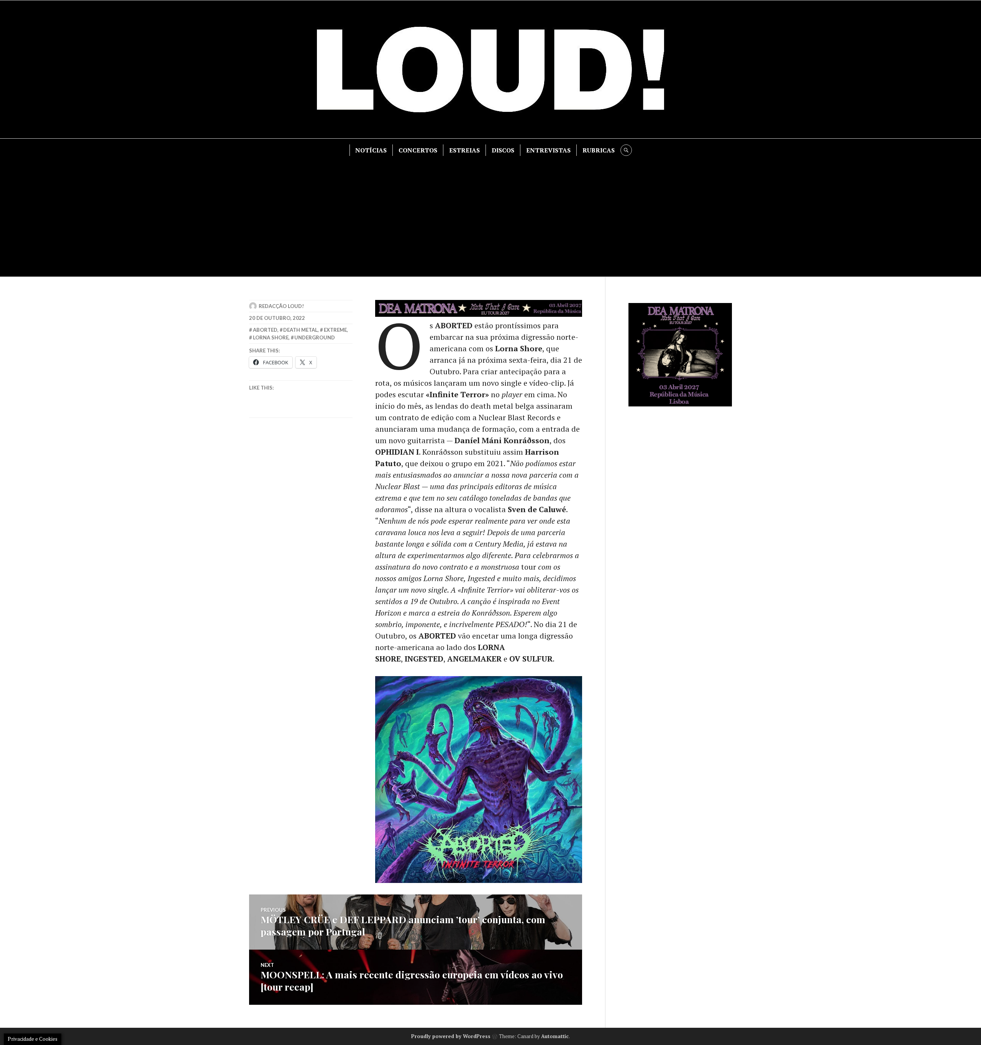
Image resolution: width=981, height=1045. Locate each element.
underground (314, 337)
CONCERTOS (418, 150)
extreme (335, 330)
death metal (300, 330)
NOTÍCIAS (371, 150)
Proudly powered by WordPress (450, 1036)
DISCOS (503, 150)
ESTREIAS (464, 150)
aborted (265, 330)
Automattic (555, 1036)
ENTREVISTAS (548, 150)
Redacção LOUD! (281, 306)
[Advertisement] (490, 213)
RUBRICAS (598, 150)
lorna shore (271, 337)
